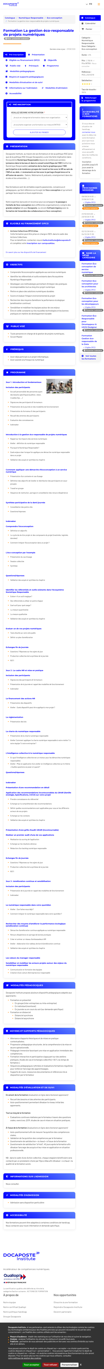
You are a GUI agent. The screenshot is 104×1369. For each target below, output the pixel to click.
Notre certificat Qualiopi (14, 1307)
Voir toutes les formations (89, 357)
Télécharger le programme (89, 99)
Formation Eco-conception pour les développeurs (90, 301)
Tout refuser (50, 1364)
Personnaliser (69, 1364)
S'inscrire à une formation (66, 1302)
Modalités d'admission (56, 88)
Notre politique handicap (15, 1311)
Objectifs (52, 60)
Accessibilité (15, 93)
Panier (89, 29)
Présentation (38, 54)
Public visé (14, 66)
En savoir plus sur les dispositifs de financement (26, 252)
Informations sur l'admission (23, 88)
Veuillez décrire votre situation (27, 112)
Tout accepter (31, 1364)
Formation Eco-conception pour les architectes (90, 284)
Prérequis (33, 66)
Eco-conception (54, 18)
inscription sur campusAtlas (40, 243)
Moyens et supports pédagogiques (26, 77)
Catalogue (10, 18)
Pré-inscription (16, 54)
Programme (52, 66)
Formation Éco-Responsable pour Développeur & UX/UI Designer (89, 321)
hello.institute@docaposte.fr (57, 240)
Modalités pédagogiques (22, 71)
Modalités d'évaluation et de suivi (26, 82)
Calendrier (90, 23)
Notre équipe (9, 1302)
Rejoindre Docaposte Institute (68, 1307)
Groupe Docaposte (12, 1316)
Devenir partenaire (63, 1311)
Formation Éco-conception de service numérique (89, 267)
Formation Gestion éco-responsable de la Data (89, 339)
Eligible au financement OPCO (24, 60)
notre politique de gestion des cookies (24, 1358)
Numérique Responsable (31, 18)
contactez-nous (88, 132)
